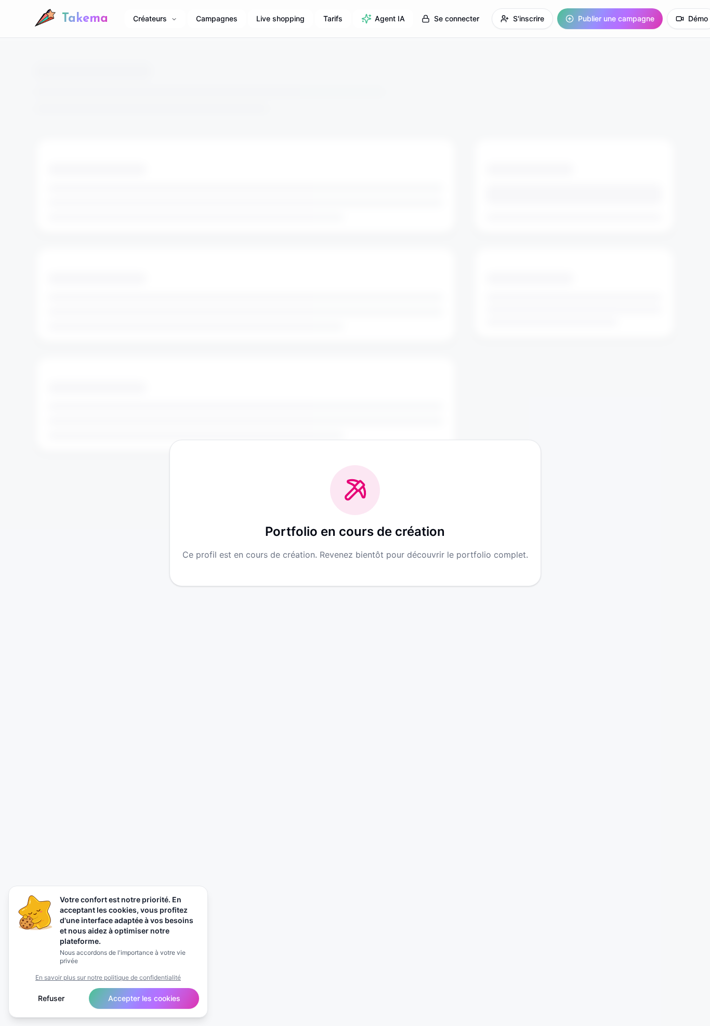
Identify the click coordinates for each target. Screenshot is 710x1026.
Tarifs (333, 18)
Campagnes (217, 18)
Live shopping (280, 18)
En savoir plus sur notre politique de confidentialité (108, 977)
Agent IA (390, 18)
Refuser (51, 998)
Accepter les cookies (144, 998)
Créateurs (150, 18)
